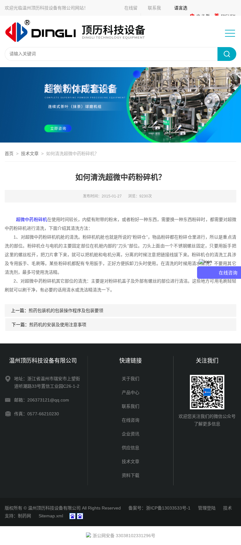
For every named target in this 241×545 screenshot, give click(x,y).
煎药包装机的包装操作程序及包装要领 (66, 310)
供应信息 (130, 447)
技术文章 (30, 153)
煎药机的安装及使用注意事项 (57, 324)
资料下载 (130, 475)
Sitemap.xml (51, 515)
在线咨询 (130, 420)
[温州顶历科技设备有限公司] (80, 31)
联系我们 (130, 406)
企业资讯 (130, 433)
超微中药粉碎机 (31, 219)
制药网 (24, 515)
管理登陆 (207, 507)
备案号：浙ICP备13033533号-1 (159, 507)
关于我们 (130, 378)
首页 (9, 153)
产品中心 (130, 392)
